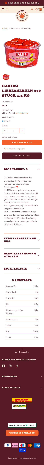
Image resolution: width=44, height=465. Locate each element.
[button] (6, 77)
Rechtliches (9, 376)
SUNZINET (33, 458)
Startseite (4, 28)
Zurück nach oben (22, 352)
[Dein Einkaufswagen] (40, 9)
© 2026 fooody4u (13, 458)
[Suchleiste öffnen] (7, 9)
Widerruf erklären (22, 433)
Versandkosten (22, 113)
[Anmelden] (32, 9)
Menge (4, 125)
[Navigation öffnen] (3, 9)
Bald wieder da (22, 142)
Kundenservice (11, 388)
